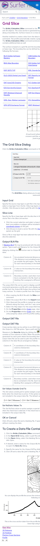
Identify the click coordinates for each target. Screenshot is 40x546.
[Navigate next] (6, 540)
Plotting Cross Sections (11, 535)
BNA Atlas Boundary (11, 63)
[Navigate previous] (3, 540)
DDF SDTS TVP (9, 70)
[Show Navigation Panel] (37, 5)
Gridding (12, 18)
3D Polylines (6, 533)
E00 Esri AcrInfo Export (12, 88)
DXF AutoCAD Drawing (12, 83)
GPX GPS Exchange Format (14, 105)
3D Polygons (7, 530)
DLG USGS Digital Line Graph (15, 75)
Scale (29, 309)
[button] (36, 11)
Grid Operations (22, 18)
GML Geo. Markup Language (14, 100)
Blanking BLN (9, 245)
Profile (4, 537)
